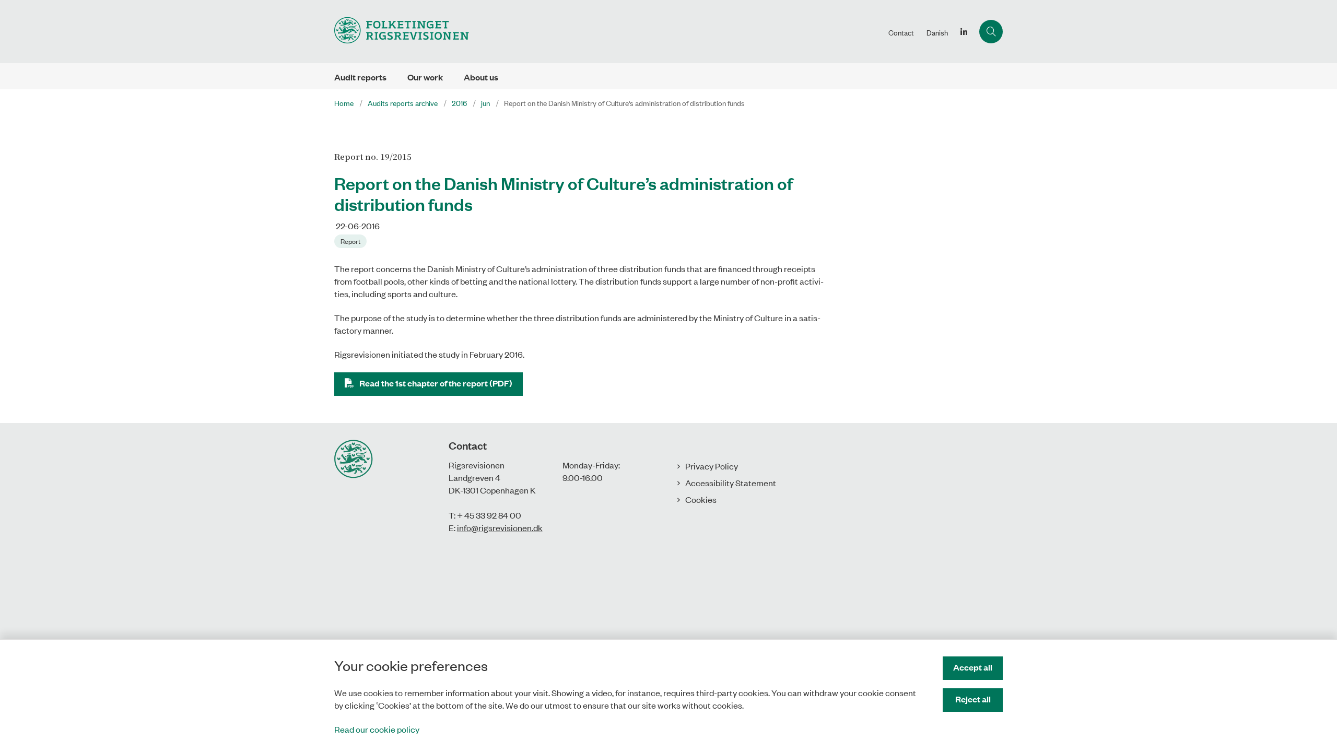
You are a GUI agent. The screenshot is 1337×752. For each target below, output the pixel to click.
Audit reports (360, 77)
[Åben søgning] (991, 31)
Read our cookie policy (376, 729)
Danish (937, 32)
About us (481, 77)
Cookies (701, 499)
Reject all (973, 699)
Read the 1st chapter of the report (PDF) (435, 383)
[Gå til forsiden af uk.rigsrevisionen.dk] (608, 31)
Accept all (972, 667)
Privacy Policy (711, 466)
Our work (425, 77)
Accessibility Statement (730, 482)
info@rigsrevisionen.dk (500, 527)
